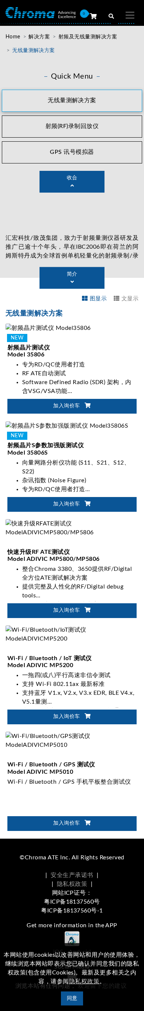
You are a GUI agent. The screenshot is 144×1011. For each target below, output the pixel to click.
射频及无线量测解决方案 (87, 36)
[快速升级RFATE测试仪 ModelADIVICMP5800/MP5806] (72, 528)
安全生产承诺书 (72, 875)
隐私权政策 (72, 884)
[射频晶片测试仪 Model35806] (48, 328)
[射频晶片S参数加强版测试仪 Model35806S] (67, 425)
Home (13, 36)
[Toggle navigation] (130, 15)
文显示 (129, 298)
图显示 (98, 298)
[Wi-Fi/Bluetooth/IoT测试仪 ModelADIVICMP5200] (72, 634)
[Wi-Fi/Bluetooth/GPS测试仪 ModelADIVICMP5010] (72, 740)
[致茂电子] (41, 12)
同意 (72, 998)
